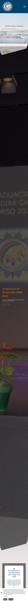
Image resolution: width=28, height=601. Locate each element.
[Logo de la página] (7, 6)
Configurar (5, 596)
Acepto (5, 599)
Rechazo (11, 599)
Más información (6, 304)
